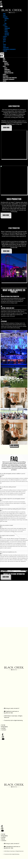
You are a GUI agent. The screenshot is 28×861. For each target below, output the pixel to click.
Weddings (5, 17)
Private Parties (6, 30)
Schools (5, 36)
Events (4, 25)
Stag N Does (6, 65)
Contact (5, 51)
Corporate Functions (7, 34)
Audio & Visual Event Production (6, 45)
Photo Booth (4, 39)
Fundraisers (7, 28)
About (4, 15)
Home (4, 14)
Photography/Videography (9, 49)
